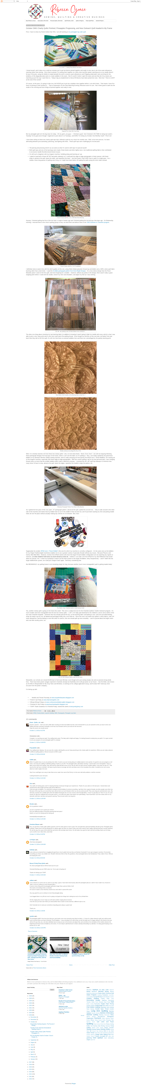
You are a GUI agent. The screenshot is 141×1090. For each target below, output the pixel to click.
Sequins (93, 1027)
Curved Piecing (97, 996)
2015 (30, 1067)
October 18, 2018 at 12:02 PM (38, 927)
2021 (30, 1008)
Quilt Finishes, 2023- (69, 20)
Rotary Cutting (110, 1024)
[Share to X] (51, 711)
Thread (92, 1032)
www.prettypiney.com (76, 706)
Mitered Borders (91, 1016)
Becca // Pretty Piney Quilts (37, 863)
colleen (32, 880)
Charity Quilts (40, 713)
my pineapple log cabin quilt (77, 32)
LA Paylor (32, 839)
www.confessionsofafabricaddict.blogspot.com (60, 702)
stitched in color (63, 1006)
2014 (30, 1069)
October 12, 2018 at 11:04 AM (38, 778)
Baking (88, 991)
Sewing (89, 1029)
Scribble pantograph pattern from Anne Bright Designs (69, 271)
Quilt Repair (110, 1021)
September (34, 1040)
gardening (89, 1038)
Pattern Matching (106, 1018)
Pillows (92, 1020)
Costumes (105, 995)
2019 (30, 1012)
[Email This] (48, 711)
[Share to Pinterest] (54, 711)
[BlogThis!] (49, 711)
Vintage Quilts (99, 1034)
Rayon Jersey (97, 1024)
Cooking (99, 995)
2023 (30, 1003)
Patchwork (97, 1018)
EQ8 (112, 1002)
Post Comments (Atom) (39, 968)
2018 (30, 1015)
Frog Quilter (33, 748)
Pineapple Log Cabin (70, 713)
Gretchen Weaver (35, 824)
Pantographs (61, 713)
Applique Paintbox (64, 1012)
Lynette (32, 916)
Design (98, 1000)
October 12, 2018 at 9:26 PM (37, 834)
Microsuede (107, 1014)
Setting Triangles (109, 1027)
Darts (112, 998)
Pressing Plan (110, 1020)
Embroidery (97, 1003)
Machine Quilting (92, 1015)
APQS (34, 713)
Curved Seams (106, 996)
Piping (96, 1020)
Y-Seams (96, 1036)
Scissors (108, 1026)
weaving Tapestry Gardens (65, 1008)
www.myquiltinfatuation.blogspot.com (62, 697)
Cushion (112, 996)
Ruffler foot (90, 1026)
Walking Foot (107, 1034)
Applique (95, 989)
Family (88, 1005)
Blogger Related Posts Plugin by (34, 961)
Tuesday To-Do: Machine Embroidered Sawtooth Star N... (40, 1028)
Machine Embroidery (107, 1013)
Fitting (107, 1005)
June (32, 1047)
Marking (101, 1014)
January (33, 1059)
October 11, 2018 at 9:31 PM (37, 730)
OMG (56, 713)
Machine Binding (95, 1013)
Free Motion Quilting (93, 1007)
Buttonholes (95, 993)
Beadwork (94, 991)
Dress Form (95, 1002)
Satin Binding (101, 1026)
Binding (107, 991)
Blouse (112, 991)
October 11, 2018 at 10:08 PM (38, 742)
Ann (31, 783)
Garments (103, 1007)
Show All (82, 1015)
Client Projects (92, 995)
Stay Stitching (99, 1031)
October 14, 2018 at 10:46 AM (38, 844)
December (34, 1017)
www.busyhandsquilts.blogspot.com (57, 704)
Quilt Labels (100, 1021)
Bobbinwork (89, 993)
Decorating (90, 1000)
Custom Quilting (93, 998)
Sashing (95, 1026)
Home (70, 965)
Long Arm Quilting (49, 713)
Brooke (32, 804)
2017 (30, 1062)
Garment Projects (100, 20)
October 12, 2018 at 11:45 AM (38, 819)
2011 (30, 1076)
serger (88, 1039)
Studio (88, 1032)
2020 (30, 1010)
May (32, 1049)
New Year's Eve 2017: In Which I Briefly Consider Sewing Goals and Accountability (59, 955)
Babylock (112, 989)
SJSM (31, 759)
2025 (30, 998)
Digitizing (104, 1000)
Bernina (100, 991)
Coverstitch (111, 995)
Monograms (110, 1016)
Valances (93, 1034)
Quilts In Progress (80, 20)
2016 (30, 1064)
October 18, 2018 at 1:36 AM (37, 910)
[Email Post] (45, 710)
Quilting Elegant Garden (65, 991)
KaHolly (32, 849)
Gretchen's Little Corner (65, 990)
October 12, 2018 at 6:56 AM (37, 754)
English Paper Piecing (107, 1003)
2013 (30, 1071)
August (33, 1042)
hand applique (98, 1038)
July (32, 1044)
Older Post (112, 965)
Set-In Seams (99, 1027)
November (34, 1019)
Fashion (92, 1005)
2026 (30, 996)
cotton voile (111, 1036)
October (33, 1022)
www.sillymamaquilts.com (51, 700)
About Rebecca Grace (31, 20)
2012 (30, 1074)
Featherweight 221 (100, 1005)
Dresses (101, 1002)
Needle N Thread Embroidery (67, 1001)
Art (100, 989)
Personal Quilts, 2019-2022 (56, 20)
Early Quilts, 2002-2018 (43, 20)
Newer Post (29, 965)
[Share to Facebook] (52, 711)
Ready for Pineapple (64, 996)
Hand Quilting (110, 1007)
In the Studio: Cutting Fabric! (66, 1002)
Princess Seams (91, 1021)
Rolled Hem (103, 1024)
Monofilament (101, 1016)
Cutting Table (105, 998)
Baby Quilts (105, 989)
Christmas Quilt (109, 993)
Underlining (105, 1032)
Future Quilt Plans (90, 20)
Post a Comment (32, 931)
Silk (90, 1031)
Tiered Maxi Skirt (98, 1032)
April (32, 1052)
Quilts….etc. (62, 995)
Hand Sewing (90, 1009)
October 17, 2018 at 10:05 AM (38, 875)
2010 (30, 1079)
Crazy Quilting (90, 996)
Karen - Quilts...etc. (35, 722)
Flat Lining (111, 1005)
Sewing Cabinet (96, 1029)
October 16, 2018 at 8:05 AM (37, 858)
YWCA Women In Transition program (98, 222)
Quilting (90, 1024)
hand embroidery (109, 1038)
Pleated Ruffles (102, 1020)
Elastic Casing (90, 1003)
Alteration (89, 989)
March (32, 1054)
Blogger (74, 1083)
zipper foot (92, 1039)
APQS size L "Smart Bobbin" (49, 551)
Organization (90, 1018)
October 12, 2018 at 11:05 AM (38, 798)
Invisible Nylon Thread (102, 1009)
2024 (30, 1000)
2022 (30, 1005)
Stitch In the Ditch (109, 1031)
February (33, 1056)
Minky (112, 1014)
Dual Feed (107, 1002)
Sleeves (94, 1031)
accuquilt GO (104, 1036)
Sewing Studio (105, 1029)
